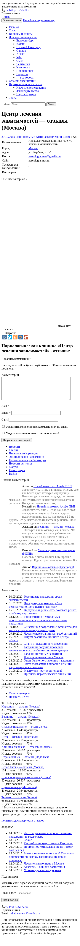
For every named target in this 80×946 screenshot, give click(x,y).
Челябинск (23, 64)
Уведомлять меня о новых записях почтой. (33, 433)
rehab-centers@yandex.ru (25, 913)
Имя (5, 405)
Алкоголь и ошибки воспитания (44, 866)
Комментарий (10, 374)
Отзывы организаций (22, 80)
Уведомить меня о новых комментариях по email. (37, 426)
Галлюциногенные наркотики (43, 653)
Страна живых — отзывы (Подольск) (25, 757)
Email (6, 412)
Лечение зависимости (23, 37)
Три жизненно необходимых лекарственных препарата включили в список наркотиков (38, 620)
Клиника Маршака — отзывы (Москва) (26, 746)
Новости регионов (21, 463)
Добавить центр (19, 696)
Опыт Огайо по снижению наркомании (49, 660)
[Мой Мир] (20, 337)
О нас (12, 30)
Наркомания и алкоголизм (25, 84)
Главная (14, 27)
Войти (13, 473)
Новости (14, 446)
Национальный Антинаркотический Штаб (43, 136)
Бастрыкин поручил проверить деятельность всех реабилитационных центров (38, 648)
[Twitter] (10, 337)
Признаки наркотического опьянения (47, 674)
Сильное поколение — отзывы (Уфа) (24, 726)
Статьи (13, 450)
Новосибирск (24, 70)
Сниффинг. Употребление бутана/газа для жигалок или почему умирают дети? (43, 628)
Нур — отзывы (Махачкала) (19, 787)
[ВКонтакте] (4, 337)
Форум (13, 466)
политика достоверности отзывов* (23, 820)
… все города (24, 77)
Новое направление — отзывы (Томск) (26, 777)
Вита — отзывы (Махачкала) (19, 736)
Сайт (4, 419)
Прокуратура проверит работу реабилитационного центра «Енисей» (35, 605)
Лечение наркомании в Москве (43, 657)
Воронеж (22, 74)
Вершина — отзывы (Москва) (56, 526)
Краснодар (23, 67)
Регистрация (17, 470)
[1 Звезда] (29, 198)
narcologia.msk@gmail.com (44, 156)
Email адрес (9, 892)
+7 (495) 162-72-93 (16, 10)
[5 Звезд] (29, 313)
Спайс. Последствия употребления (46, 643)
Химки (20, 54)
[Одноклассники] (15, 337)
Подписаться (10, 900)
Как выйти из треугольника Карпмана (48, 843)
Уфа (19, 57)
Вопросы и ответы (21, 33)
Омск (19, 60)
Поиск (5, 16)
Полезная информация (23, 453)
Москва (33, 148)
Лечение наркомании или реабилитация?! (50, 633)
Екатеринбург (25, 40)
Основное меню (12, 20)
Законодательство (27, 91)
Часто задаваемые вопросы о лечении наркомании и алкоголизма (40, 665)
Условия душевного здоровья (42, 870)
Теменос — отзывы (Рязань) (19, 797)
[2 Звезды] (29, 227)
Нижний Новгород (28, 47)
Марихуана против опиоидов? (43, 670)
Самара (21, 50)
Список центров (19, 693)
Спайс (28, 840)
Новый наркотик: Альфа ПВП (52, 486)
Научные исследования (31, 87)
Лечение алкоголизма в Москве (44, 863)
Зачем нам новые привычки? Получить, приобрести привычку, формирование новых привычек (41, 857)
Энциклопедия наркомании (26, 456)
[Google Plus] (26, 337)
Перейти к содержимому (39, 20)
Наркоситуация (26, 94)
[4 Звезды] (29, 284)
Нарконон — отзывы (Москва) (20, 706)
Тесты (13, 97)
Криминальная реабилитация (27, 460)
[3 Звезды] (29, 255)
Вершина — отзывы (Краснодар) (53, 567)
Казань (20, 43)
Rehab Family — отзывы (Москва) (22, 767)
